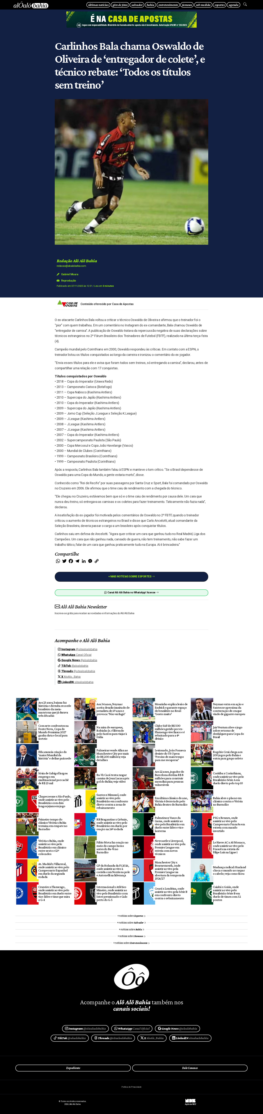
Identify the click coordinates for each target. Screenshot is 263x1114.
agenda (233, 5)
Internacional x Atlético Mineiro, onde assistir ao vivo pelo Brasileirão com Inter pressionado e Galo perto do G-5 (112, 893)
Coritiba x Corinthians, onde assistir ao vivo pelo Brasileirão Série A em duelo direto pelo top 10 (228, 778)
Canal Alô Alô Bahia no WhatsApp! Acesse (131, 592)
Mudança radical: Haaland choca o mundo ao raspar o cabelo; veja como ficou (229, 870)
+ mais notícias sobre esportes (130, 576)
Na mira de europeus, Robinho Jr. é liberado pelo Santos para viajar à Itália (111, 732)
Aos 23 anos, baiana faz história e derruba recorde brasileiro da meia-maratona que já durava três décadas (54, 709)
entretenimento (168, 5)
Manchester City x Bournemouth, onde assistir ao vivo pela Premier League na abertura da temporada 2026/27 (170, 870)
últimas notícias (98, 5)
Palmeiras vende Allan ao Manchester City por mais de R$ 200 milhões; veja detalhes (112, 755)
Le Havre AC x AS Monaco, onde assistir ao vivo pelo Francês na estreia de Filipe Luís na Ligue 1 (229, 847)
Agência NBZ (190, 1103)
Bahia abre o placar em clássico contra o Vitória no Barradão (228, 801)
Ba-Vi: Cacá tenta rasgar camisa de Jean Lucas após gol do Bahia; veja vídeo (112, 778)
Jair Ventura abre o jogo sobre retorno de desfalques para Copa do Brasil (228, 732)
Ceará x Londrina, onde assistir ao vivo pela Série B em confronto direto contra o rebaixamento (171, 893)
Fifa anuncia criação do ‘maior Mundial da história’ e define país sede (54, 755)
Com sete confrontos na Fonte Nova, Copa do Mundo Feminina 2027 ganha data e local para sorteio (53, 732)
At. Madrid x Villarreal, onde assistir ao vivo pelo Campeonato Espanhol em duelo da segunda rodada (53, 870)
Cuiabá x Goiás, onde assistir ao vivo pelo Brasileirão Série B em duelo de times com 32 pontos (227, 893)
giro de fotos (120, 5)
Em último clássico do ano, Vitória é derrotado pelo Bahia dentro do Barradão (171, 801)
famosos (187, 5)
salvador (137, 5)
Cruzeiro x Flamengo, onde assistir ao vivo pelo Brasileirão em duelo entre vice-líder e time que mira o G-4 (55, 893)
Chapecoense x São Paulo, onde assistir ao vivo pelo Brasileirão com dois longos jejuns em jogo (54, 801)
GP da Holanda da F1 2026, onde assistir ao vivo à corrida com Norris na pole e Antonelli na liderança (113, 870)
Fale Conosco (190, 1068)
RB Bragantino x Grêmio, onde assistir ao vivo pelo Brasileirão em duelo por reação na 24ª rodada (112, 824)
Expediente (73, 1068)
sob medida (203, 5)
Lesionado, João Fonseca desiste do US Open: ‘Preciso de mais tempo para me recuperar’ (170, 755)
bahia (150, 5)
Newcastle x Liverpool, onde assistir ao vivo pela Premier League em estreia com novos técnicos (170, 847)
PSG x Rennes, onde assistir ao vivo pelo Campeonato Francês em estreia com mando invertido (229, 824)
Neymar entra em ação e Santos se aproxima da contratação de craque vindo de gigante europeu (229, 709)
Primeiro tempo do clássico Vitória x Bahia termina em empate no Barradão (52, 824)
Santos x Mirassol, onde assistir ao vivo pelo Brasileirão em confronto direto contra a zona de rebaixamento (112, 801)
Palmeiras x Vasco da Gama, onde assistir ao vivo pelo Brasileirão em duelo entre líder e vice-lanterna (169, 824)
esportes (220, 5)
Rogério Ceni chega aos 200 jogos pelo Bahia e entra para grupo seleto (228, 755)
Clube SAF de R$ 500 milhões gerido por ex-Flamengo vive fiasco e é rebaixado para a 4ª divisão (170, 732)
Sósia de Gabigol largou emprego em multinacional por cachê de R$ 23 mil (53, 778)
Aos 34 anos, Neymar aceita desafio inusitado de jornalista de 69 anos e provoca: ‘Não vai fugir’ (113, 709)
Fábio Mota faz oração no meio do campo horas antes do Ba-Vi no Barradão (112, 847)
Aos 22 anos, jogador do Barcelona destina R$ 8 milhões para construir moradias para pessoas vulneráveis (169, 778)
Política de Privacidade (131, 1087)
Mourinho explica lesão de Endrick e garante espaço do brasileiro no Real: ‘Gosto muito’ (171, 709)
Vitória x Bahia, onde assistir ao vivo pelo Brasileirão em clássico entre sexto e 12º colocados (52, 847)
